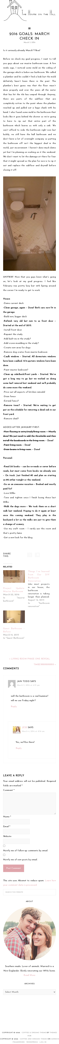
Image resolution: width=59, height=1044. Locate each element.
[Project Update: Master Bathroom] (14, 576)
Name (7, 817)
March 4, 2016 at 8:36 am (33, 731)
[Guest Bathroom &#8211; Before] (14, 616)
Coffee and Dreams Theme (33, 1039)
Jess (24, 727)
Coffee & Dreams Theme (34, 1033)
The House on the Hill (30, 11)
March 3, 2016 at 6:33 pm (28, 685)
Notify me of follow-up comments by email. (25, 850)
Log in (43, 1042)
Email (6, 826)
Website (7, 836)
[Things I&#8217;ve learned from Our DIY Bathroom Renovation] (40, 589)
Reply (14, 706)
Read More (29, 975)
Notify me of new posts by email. (20, 860)
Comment (9, 790)
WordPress (32, 1042)
